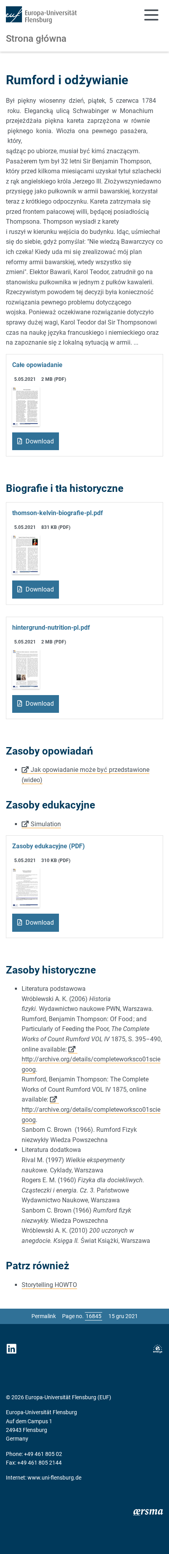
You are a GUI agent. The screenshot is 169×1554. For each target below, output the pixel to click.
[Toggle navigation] (151, 15)
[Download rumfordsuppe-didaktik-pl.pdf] (26, 887)
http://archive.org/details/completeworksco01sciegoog (91, 1064)
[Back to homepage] (41, 15)
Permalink (43, 1316)
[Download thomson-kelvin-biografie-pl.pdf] (26, 554)
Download (39, 441)
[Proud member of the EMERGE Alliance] (157, 1349)
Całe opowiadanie (37, 365)
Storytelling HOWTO (49, 1285)
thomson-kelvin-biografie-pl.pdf (57, 513)
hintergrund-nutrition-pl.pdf (51, 627)
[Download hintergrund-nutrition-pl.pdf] (26, 668)
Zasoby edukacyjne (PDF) (48, 846)
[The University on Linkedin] (11, 1349)
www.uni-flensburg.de (54, 1477)
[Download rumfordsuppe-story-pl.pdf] (26, 406)
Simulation (46, 824)
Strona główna (36, 38)
